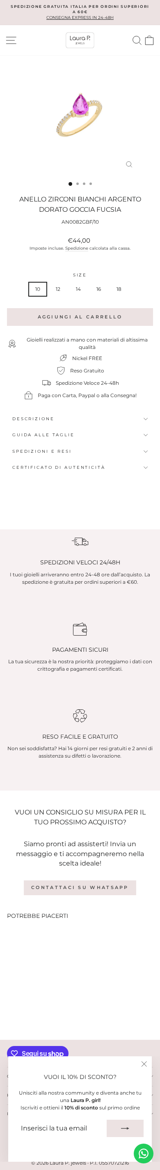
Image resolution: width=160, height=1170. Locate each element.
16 (98, 289)
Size (80, 275)
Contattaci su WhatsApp (80, 887)
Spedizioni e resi (42, 451)
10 (37, 289)
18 (119, 289)
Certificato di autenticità (58, 467)
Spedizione (76, 248)
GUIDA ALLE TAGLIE (43, 435)
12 (58, 289)
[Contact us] (143, 1153)
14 (78, 289)
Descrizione (33, 419)
